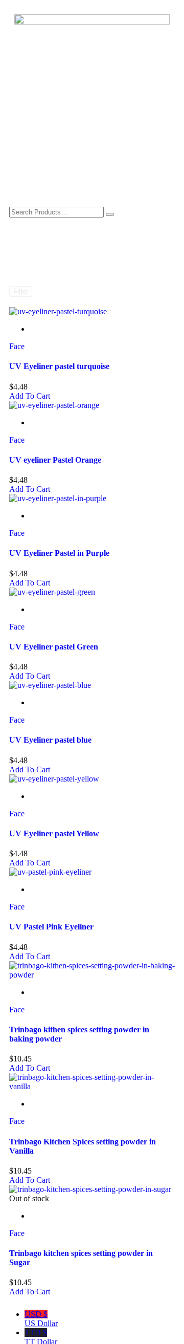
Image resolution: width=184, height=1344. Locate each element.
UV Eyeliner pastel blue (50, 739)
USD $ (41, 1319)
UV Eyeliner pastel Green (53, 646)
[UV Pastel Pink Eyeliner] (50, 872)
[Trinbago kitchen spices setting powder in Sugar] (90, 1189)
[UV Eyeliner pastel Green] (52, 592)
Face (17, 346)
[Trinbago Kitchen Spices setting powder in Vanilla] (92, 1086)
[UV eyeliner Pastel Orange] (54, 405)
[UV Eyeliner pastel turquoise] (58, 311)
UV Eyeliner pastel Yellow (54, 833)
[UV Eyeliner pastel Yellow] (54, 778)
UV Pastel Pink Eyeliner (51, 926)
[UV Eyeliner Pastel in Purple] (57, 498)
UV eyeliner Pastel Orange (55, 460)
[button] (92, 185)
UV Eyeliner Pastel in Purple (59, 553)
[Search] (110, 214)
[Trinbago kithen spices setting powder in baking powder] (92, 974)
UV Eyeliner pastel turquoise (59, 366)
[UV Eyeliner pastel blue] (50, 685)
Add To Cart (29, 396)
